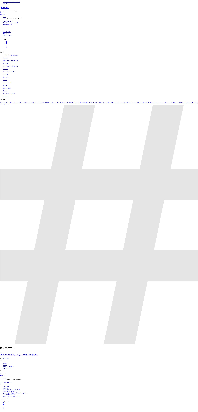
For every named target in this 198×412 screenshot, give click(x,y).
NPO (45, 102)
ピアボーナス (7, 368)
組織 (150, 102)
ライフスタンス (179, 102)
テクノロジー (62, 102)
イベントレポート (119, 102)
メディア (41, 102)
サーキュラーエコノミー (135, 102)
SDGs (5, 363)
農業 (144, 102)
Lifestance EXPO (169, 102)
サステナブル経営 (8, 366)
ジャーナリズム (105, 102)
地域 (112, 102)
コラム (68, 102)
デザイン (3, 102)
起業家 (126, 102)
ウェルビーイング (52, 102)
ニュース (22, 102)
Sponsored (16, 102)
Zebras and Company (159, 102)
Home (4, 17)
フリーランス (29, 102)
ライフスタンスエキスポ (94, 102)
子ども (186, 102)
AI (153, 102)
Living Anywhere (192, 102)
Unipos (5, 365)
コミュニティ (10, 102)
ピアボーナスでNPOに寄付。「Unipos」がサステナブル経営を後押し (19, 355)
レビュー (36, 102)
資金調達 (84, 102)
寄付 (147, 102)
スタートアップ (75, 102)
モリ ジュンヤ (5, 358)
